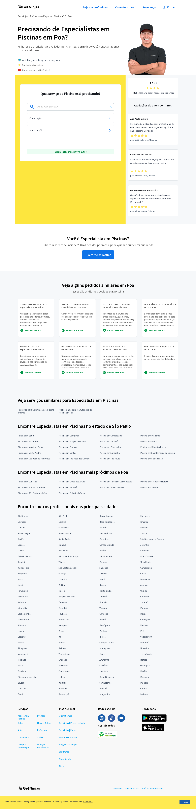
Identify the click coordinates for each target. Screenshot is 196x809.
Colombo (145, 596)
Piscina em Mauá (148, 441)
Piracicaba (23, 590)
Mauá (102, 579)
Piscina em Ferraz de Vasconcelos (115, 481)
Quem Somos (65, 715)
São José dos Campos (69, 556)
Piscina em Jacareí (68, 487)
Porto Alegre (24, 533)
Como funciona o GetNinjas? (36, 70)
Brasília (144, 521)
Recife (21, 539)
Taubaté (63, 613)
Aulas (20, 723)
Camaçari (145, 619)
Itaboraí (144, 642)
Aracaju (144, 585)
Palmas (144, 608)
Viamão (103, 608)
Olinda (143, 590)
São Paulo (63, 516)
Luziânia (103, 671)
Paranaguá (64, 694)
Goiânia (62, 521)
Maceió (62, 590)
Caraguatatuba (106, 642)
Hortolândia (105, 590)
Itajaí (20, 585)
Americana (64, 619)
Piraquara (22, 648)
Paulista (144, 625)
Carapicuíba (146, 567)
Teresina (63, 602)
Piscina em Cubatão (27, 481)
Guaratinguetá (106, 677)
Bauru (61, 631)
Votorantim (146, 636)
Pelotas (62, 648)
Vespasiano (64, 654)
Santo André (65, 539)
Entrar (171, 7)
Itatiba (143, 659)
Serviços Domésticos (43, 746)
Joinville (144, 544)
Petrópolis (104, 625)
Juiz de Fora (23, 567)
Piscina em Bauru (26, 435)
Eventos (41, 715)
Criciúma (103, 665)
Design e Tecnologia (23, 746)
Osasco (21, 544)
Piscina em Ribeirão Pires (111, 487)
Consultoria (23, 737)
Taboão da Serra (25, 556)
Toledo (62, 677)
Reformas (42, 730)
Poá (142, 631)
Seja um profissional (95, 7)
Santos (143, 533)
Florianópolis (106, 533)
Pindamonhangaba (27, 677)
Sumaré (103, 596)
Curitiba (22, 527)
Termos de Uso (132, 788)
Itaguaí (62, 682)
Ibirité (102, 636)
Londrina (63, 579)
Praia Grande (146, 556)
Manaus (62, 544)
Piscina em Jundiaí (108, 441)
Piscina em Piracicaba (110, 447)
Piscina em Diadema (150, 435)
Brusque (22, 682)
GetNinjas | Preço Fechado (72, 723)
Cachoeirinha (24, 613)
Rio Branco (23, 516)
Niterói (102, 527)
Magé (102, 654)
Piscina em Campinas (69, 435)
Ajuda (61, 766)
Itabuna (144, 694)
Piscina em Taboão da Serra (72, 493)
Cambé (143, 688)
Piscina (57, 16)
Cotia (143, 573)
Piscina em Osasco (68, 447)
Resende (63, 688)
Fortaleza (145, 516)
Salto (20, 665)
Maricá (102, 619)
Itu (60, 636)
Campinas (104, 539)
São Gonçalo (105, 556)
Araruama (104, 659)
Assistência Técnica (23, 717)
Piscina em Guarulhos (28, 441)
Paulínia (103, 631)
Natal (20, 579)
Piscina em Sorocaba (109, 452)
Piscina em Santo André (29, 452)
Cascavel (22, 636)
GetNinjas (23, 16)
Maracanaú (23, 654)
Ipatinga (22, 659)
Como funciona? (125, 7)
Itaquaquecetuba (67, 596)
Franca (62, 642)
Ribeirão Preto (66, 533)
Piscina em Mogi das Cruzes (31, 447)
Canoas (103, 562)
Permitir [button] (185, 802)
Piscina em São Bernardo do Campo (157, 452)
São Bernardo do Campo (152, 539)
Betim (62, 585)
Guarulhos (64, 527)
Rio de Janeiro (106, 516)
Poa (70, 16)
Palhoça (144, 682)
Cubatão (22, 688)
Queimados (64, 671)
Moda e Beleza (44, 723)
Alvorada (22, 625)
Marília (143, 671)
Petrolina (63, 665)
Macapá (103, 688)
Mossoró (144, 677)
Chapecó (63, 659)
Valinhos (22, 602)
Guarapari (145, 665)
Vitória (62, 562)
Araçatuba (104, 694)
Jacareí (143, 602)
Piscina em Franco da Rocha (31, 487)
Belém (102, 550)
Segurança (149, 7)
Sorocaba (145, 550)
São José (103, 567)
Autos (20, 730)
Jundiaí (21, 562)
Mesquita (63, 625)
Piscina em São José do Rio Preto (34, 458)
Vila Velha (63, 550)
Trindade (22, 671)
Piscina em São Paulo (109, 458)
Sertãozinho (105, 682)
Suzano (103, 573)
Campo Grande (106, 544)
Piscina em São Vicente (151, 458)
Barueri (144, 527)
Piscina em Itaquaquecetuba (72, 441)
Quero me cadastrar (98, 255)
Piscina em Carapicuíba (110, 435)
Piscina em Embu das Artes (72, 481)
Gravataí (63, 608)
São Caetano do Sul (68, 567)
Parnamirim (23, 619)
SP (64, 16)
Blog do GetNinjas (68, 744)
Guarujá (62, 573)
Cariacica (103, 613)
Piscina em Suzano (149, 487)
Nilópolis (22, 608)
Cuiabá (21, 550)
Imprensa (117, 788)
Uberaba (144, 648)
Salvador (22, 521)
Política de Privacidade (152, 788)
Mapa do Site (65, 758)
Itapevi (102, 585)
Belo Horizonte (107, 521)
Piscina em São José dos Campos (75, 458)
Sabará (21, 642)
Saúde (40, 737)
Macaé (143, 613)
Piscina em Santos (67, 452)
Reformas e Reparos (41, 16)
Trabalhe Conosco (68, 737)
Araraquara (104, 648)
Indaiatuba (23, 596)
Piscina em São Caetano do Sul (32, 493)
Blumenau (145, 579)
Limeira (21, 631)
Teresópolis (146, 654)
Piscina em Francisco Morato (154, 481)
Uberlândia (145, 562)
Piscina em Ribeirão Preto (153, 447)
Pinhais (103, 602)
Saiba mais (88, 801)
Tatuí (20, 694)
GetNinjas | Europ (67, 730)
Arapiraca (22, 573)
